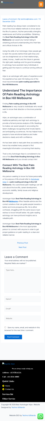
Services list (7, 394)
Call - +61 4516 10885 (10, 376)
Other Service (8, 398)
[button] (41, 4)
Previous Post (22, 243)
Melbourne (13, 201)
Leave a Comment (10, 19)
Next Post (22, 247)
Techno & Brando (18, 407)
